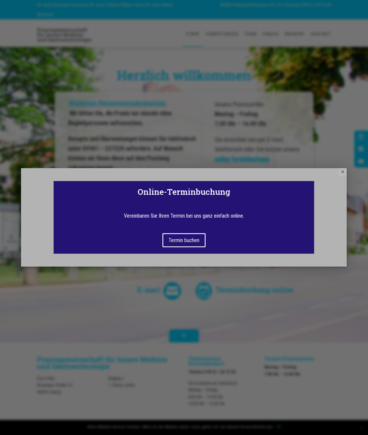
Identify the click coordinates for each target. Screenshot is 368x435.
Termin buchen (184, 240)
